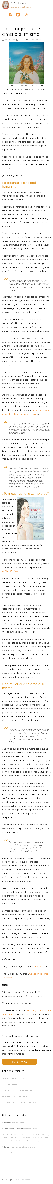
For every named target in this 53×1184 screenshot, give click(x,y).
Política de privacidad (22, 1180)
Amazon (38, 966)
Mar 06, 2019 (9, 40)
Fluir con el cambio (9, 1084)
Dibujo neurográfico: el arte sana (14, 1078)
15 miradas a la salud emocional (14, 1096)
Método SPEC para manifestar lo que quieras (19, 1102)
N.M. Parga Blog (33, 1141)
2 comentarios (35, 40)
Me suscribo (19, 1062)
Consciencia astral (17, 1123)
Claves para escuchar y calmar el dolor (17, 1090)
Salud (21, 40)
